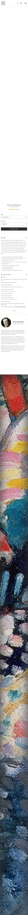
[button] (12, 209)
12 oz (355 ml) (5, 217)
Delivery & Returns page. (20, 306)
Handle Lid (4, 224)
